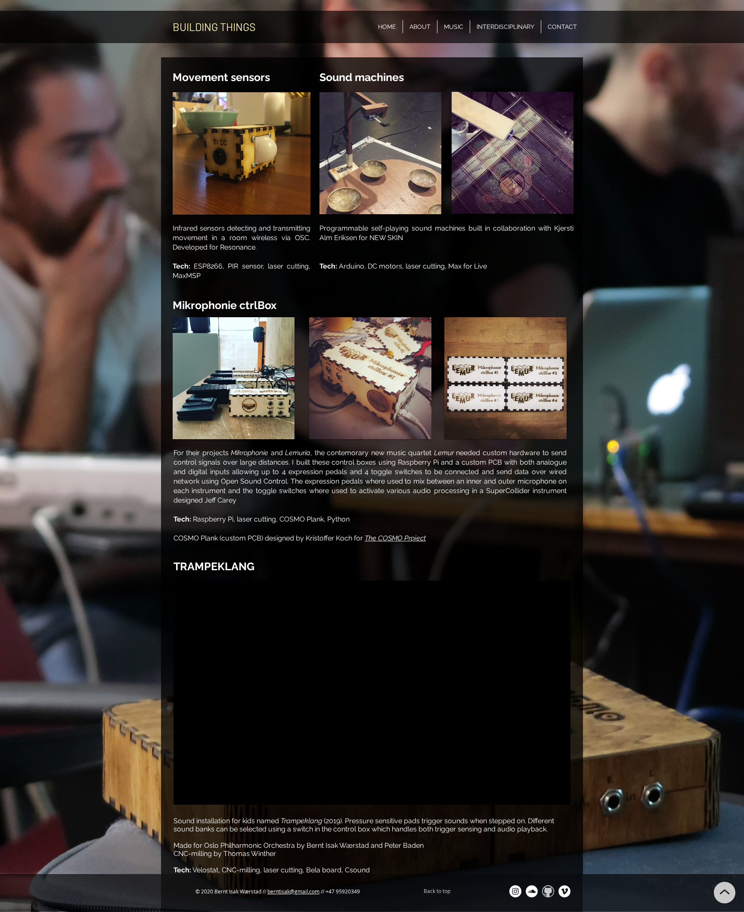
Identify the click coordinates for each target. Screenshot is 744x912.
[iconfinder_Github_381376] (548, 891)
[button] (453, 26)
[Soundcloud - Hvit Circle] (532, 891)
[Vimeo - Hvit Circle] (564, 891)
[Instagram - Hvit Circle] (515, 891)
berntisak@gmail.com (293, 891)
